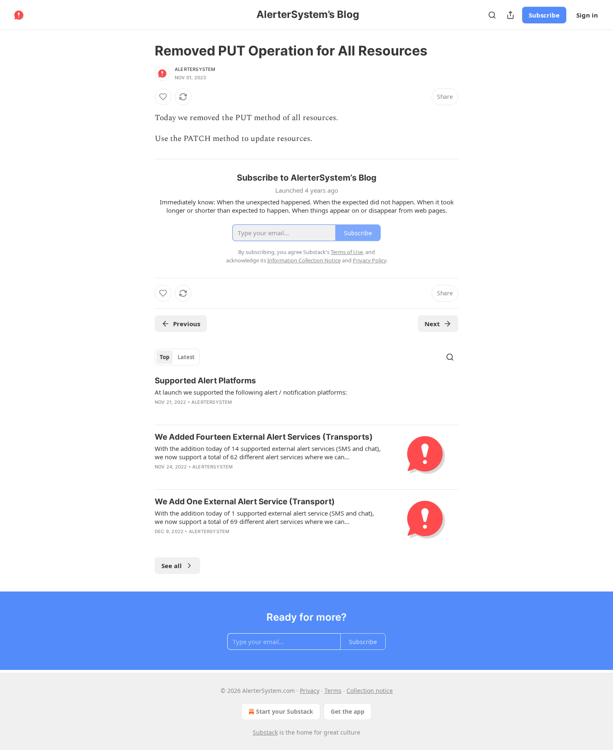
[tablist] (177, 357)
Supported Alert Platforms (205, 380)
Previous (186, 324)
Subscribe (544, 15)
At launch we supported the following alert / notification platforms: (251, 392)
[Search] (492, 15)
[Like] (163, 96)
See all (171, 565)
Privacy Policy (369, 260)
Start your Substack (284, 711)
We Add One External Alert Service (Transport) (245, 501)
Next (432, 324)
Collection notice (370, 691)
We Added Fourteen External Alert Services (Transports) (264, 437)
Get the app (347, 711)
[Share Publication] (510, 15)
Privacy (309, 691)
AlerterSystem (195, 69)
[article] (306, 396)
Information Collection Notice (304, 260)
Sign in (587, 15)
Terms (333, 691)
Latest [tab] (186, 357)
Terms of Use (347, 252)
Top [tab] (164, 357)
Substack (265, 732)
